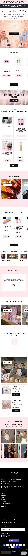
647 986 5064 (6, 487)
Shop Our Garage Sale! (19, 111)
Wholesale (3, 501)
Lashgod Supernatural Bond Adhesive (18, 68)
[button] (20, 11)
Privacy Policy (4, 517)
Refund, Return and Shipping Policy (9, 519)
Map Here (16, 394)
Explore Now (14, 33)
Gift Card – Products (5, 513)
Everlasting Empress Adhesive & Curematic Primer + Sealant (18, 228)
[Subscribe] (23, 529)
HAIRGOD (13, 424)
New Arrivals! (5, 111)
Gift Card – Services (5, 511)
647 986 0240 (6, 483)
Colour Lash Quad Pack (7, 227)
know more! (14, 100)
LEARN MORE (7, 362)
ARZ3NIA (22, 426)
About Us (3, 493)
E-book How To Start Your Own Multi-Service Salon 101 (7, 153)
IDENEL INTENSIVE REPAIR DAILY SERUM (20, 155)
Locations (3, 497)
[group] (14, 34)
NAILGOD (20, 424)
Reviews (3, 509)
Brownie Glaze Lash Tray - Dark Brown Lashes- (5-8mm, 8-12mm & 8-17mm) (21, 130)
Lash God (23, 550)
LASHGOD (7, 424)
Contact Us (3, 495)
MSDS (2, 515)
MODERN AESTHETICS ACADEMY (11, 426)
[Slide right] (16, 81)
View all (14, 84)
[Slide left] (11, 81)
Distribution (3, 499)
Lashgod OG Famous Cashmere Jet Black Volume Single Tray (6, 69)
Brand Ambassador (5, 503)
